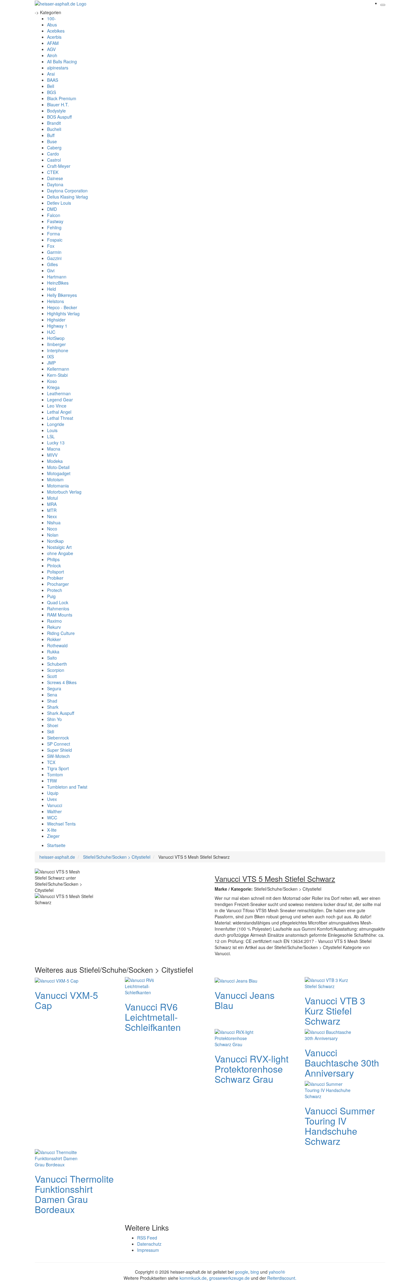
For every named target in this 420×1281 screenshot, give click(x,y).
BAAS (52, 80)
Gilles (52, 264)
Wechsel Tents (61, 824)
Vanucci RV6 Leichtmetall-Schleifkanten (153, 1017)
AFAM (53, 43)
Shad (52, 701)
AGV (51, 49)
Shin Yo (54, 719)
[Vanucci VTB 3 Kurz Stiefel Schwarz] (329, 982)
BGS (51, 92)
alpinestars (57, 68)
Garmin (54, 252)
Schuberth (57, 664)
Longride (55, 424)
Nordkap (55, 541)
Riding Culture (61, 633)
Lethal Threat (60, 418)
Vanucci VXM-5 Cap (66, 1000)
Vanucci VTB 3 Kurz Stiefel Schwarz (335, 1010)
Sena (52, 695)
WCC (52, 817)
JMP (51, 363)
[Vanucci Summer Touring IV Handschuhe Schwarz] (329, 1089)
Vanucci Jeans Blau (245, 1000)
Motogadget (58, 473)
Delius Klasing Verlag (67, 197)
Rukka (53, 651)
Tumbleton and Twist (67, 787)
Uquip (52, 793)
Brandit (54, 123)
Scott (52, 676)
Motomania (58, 486)
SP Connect (58, 744)
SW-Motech (58, 756)
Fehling (54, 227)
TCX (51, 762)
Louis (52, 430)
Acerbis (54, 37)
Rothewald (57, 645)
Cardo (53, 154)
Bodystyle (56, 111)
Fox (50, 246)
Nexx (52, 516)
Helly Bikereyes (62, 295)
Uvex (52, 799)
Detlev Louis (59, 203)
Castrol (54, 160)
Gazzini (54, 258)
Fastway (55, 221)
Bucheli (54, 129)
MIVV (52, 455)
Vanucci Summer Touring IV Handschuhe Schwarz (340, 1126)
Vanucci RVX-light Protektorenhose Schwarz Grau (251, 1069)
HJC (51, 332)
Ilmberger (56, 344)
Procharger (58, 584)
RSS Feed (147, 1238)
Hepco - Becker (62, 307)
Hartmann (56, 277)
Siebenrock (58, 738)
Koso (52, 381)
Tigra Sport (58, 768)
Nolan (52, 535)
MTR (52, 510)
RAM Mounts (59, 615)
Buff (50, 135)
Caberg (54, 147)
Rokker (54, 639)
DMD (52, 209)
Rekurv (54, 627)
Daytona (55, 184)
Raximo (54, 621)
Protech (54, 590)
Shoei (52, 725)
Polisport (55, 572)
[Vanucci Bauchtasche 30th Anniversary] (329, 1034)
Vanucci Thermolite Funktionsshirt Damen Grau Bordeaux (74, 1194)
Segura (54, 688)
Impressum (148, 1250)
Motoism (55, 479)
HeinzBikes (58, 283)
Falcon (53, 215)
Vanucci (54, 805)
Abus (52, 25)
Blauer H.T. (58, 104)
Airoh (52, 55)
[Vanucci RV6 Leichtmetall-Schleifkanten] (149, 985)
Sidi (50, 731)
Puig (51, 596)
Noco (52, 529)
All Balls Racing (62, 61)
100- (51, 18)
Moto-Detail (58, 467)
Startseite (56, 845)
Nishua (54, 522)
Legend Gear (60, 399)
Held (51, 289)
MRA (52, 504)
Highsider (56, 320)
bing (255, 1272)
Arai (51, 74)
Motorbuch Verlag (64, 492)
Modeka (55, 461)
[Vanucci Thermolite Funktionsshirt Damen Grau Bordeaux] (59, 1157)
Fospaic (54, 240)
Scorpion (55, 670)
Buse (52, 141)
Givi (50, 270)
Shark (52, 707)
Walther (54, 811)
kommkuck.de (193, 1278)
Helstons (55, 301)
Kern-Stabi (57, 375)
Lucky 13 (56, 442)
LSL (51, 436)
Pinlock (54, 565)
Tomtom (55, 774)
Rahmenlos (58, 608)
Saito (52, 658)
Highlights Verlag (63, 313)
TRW (52, 781)
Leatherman (59, 393)
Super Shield (59, 750)
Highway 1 (57, 326)
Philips (53, 559)
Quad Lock (57, 602)
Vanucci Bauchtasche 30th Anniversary (342, 1062)
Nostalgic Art (59, 547)
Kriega (53, 387)
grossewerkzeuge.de (229, 1278)
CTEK (52, 172)
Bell (50, 86)
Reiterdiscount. (281, 1278)
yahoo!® (277, 1272)
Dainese (55, 178)
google (241, 1272)
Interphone (57, 350)
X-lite (52, 830)
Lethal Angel (59, 412)
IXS (50, 356)
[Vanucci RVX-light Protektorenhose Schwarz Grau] (239, 1037)
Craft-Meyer (58, 166)
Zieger (53, 836)
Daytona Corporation (67, 190)
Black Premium (61, 98)
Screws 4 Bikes (62, 682)
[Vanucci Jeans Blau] (236, 980)
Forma (53, 234)
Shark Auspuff (60, 713)
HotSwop (56, 338)
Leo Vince (56, 406)
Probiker (55, 578)
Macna (53, 449)
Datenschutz (149, 1244)
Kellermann (58, 369)
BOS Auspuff (59, 117)
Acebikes (56, 31)
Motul (52, 498)
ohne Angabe (60, 553)
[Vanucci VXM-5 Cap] (56, 980)
